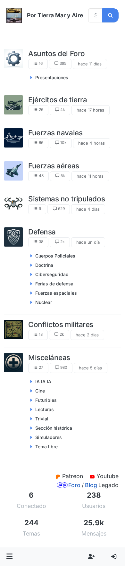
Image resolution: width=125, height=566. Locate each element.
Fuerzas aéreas (53, 165)
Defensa (42, 231)
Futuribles (46, 400)
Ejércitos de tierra (57, 99)
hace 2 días (87, 334)
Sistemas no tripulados (66, 198)
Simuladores (48, 437)
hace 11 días (90, 63)
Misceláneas (49, 357)
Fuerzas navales (55, 132)
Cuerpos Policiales (55, 255)
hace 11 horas (90, 176)
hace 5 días (90, 367)
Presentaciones (51, 77)
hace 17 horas (90, 110)
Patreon (73, 476)
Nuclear (43, 302)
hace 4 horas (91, 143)
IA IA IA (43, 381)
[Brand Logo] (14, 15)
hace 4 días (88, 209)
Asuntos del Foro (56, 53)
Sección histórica (53, 428)
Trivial (41, 418)
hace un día (88, 242)
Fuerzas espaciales (56, 293)
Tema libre (46, 446)
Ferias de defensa (54, 283)
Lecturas (44, 409)
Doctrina (44, 265)
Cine (40, 390)
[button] (10, 556)
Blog (91, 485)
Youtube (107, 476)
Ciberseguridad (52, 274)
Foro (74, 485)
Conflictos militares (60, 324)
